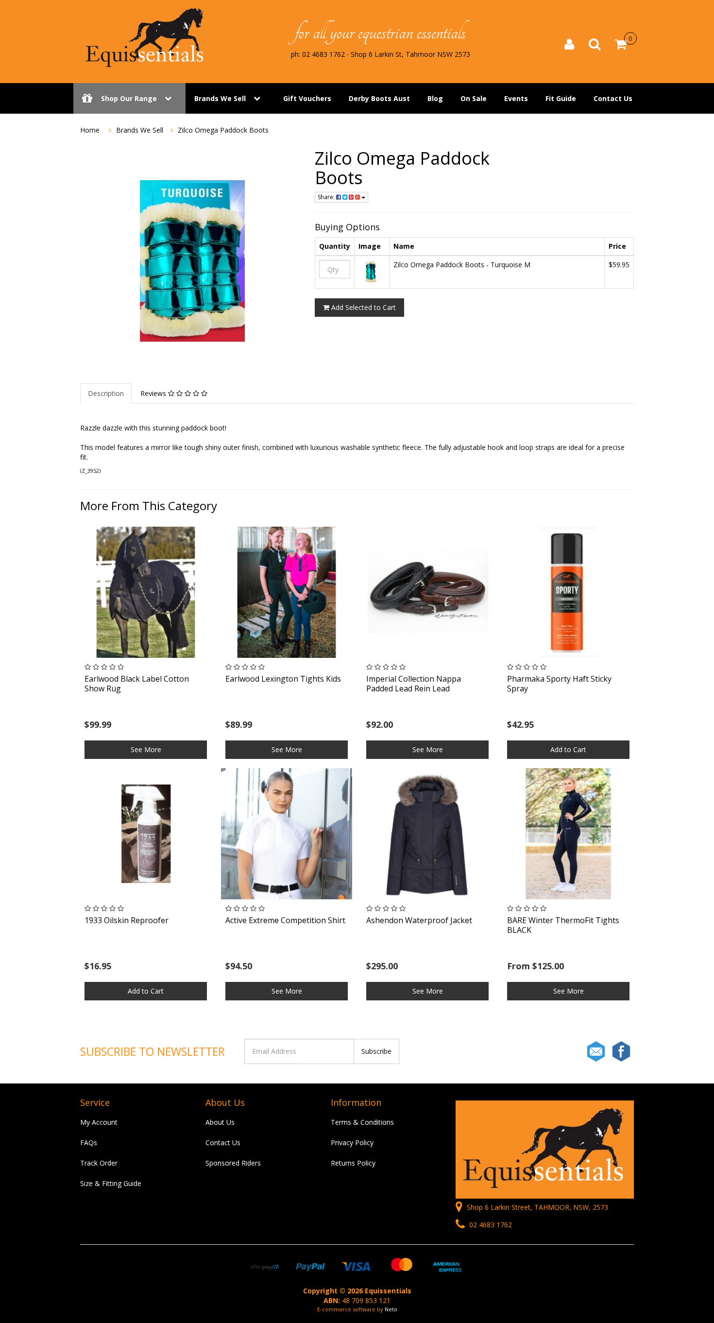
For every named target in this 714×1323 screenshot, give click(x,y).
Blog (435, 98)
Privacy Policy (352, 1142)
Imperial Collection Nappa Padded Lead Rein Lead (413, 683)
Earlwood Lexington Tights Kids (283, 678)
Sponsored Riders (233, 1163)
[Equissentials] (145, 38)
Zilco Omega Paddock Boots (223, 130)
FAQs (88, 1142)
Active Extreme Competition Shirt (285, 920)
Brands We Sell (220, 98)
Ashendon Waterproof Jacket (419, 920)
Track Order (99, 1163)
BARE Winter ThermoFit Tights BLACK (563, 925)
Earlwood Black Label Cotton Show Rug (137, 683)
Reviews (154, 393)
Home (90, 130)
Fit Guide (560, 98)
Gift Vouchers (307, 98)
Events (516, 98)
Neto (391, 1309)
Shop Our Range (129, 98)
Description (106, 393)
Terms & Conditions (362, 1122)
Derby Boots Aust (379, 98)
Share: (327, 197)
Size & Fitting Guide (110, 1183)
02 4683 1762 (489, 1224)
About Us (220, 1122)
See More (146, 749)
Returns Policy (353, 1163)
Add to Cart (568, 749)
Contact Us (613, 98)
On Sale (473, 98)
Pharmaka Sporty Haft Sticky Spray (559, 683)
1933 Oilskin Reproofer (127, 920)
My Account (99, 1122)
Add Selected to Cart (362, 307)
